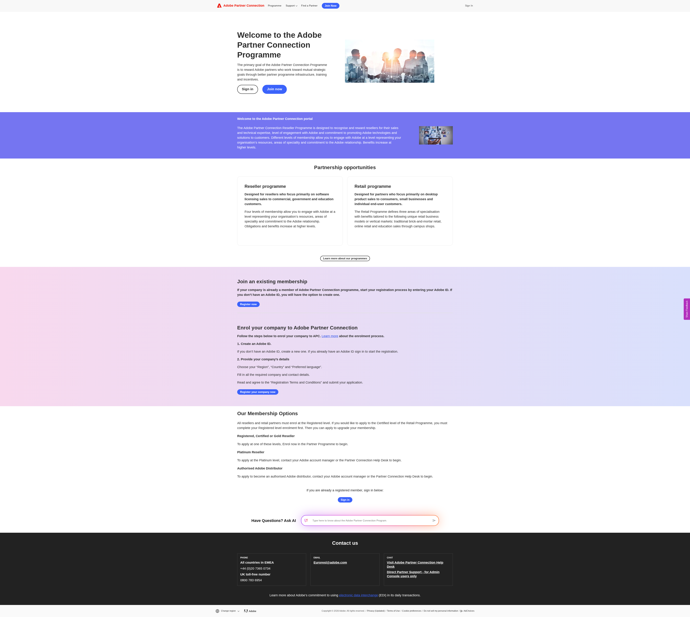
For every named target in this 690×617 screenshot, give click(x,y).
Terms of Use (393, 611)
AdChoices (469, 611)
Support (290, 5)
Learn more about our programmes (345, 258)
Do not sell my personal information (441, 611)
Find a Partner (309, 5)
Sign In (469, 5)
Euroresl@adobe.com (330, 562)
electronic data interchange (358, 595)
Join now (274, 89)
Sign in (247, 89)
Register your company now (257, 391)
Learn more (330, 336)
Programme (274, 5)
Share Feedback (687, 309)
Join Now (331, 5)
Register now (248, 304)
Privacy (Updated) (376, 611)
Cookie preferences (411, 611)
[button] (227, 611)
